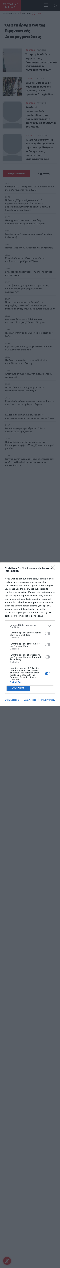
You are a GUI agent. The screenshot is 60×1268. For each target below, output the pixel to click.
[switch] (47, 633)
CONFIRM (18, 688)
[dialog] (30, 634)
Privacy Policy (48, 699)
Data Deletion (12, 699)
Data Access (30, 699)
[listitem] (30, 626)
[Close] (54, 569)
